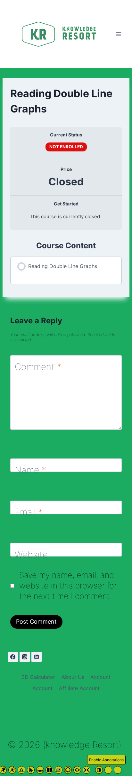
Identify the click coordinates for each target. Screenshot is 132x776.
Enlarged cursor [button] (31, 770)
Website (31, 554)
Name (30, 470)
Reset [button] (12, 770)
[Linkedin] (36, 657)
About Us (73, 677)
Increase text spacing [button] (77, 770)
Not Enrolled (66, 146)
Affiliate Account (79, 688)
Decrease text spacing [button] (86, 770)
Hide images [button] (58, 770)
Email (29, 512)
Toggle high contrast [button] (99, 770)
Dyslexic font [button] (21, 770)
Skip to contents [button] (68, 770)
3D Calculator (38, 677)
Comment (38, 366)
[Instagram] (25, 657)
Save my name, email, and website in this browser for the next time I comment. (68, 585)
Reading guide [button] (40, 770)
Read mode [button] (49, 770)
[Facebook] (13, 657)
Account (100, 677)
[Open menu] (118, 34)
